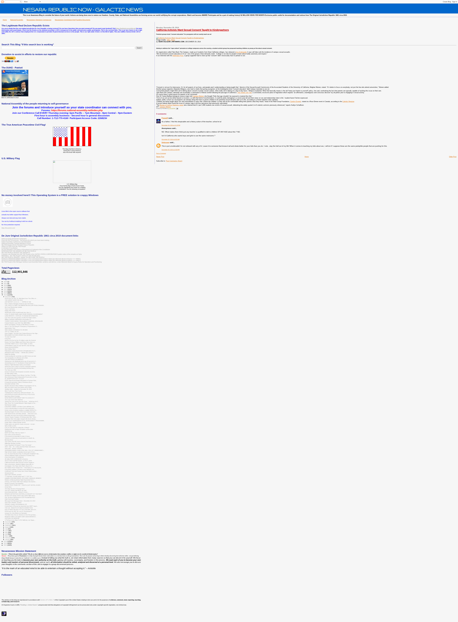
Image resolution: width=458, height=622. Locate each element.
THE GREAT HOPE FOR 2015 (14, 300)
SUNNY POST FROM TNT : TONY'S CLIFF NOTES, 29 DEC (23, 485)
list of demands (241, 52)
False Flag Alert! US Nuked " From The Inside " (18, 445)
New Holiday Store (10, 349)
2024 (5, 281)
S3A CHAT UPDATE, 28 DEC (13, 502)
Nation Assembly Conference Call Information (16, 242)
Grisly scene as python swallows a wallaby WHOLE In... (21, 410)
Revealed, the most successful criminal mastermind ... (20, 415)
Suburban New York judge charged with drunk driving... (20, 419)
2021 (5, 283)
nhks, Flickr (171, 40)
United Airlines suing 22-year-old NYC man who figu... (20, 345)
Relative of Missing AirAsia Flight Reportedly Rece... (20, 480)
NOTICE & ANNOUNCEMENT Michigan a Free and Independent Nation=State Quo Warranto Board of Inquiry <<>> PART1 (41, 259)
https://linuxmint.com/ (8, 228)
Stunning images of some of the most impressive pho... (20, 412)
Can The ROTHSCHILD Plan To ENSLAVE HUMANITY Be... (22, 454)
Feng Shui (8, 338)
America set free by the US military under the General (20, 340)
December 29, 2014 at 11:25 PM (171, 125)
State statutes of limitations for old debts (16, 330)
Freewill (165, 118)
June (6, 530)
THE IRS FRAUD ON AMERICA (14, 359)
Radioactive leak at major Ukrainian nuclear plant (19, 429)
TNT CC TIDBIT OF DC (12, 331)
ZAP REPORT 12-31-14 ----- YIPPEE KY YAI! (18, 302)
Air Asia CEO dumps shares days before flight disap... (20, 495)
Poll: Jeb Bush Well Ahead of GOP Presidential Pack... (20, 497)
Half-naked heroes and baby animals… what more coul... (21, 413)
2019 (5, 285)
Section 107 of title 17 (47, 600)
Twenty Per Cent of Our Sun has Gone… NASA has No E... (22, 401)
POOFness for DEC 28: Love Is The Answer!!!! (18, 511)
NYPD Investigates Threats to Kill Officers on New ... (20, 324)
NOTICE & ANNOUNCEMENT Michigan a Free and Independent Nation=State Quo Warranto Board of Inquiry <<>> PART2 (41, 260)
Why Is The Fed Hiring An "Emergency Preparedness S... (21, 326)
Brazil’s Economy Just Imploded (14, 483)
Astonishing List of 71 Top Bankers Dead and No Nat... (20, 363)
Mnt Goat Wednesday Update (13, 307)
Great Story (8, 487)
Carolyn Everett (295, 101)
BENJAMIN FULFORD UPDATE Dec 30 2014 (18, 335)
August (7, 527)
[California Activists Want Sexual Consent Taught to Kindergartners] (180, 38)
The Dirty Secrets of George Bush (15, 488)
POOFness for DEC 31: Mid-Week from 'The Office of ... (21, 298)
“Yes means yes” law (244, 92)
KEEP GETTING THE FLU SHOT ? (15, 433)
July (6, 529)
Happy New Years (10, 310)
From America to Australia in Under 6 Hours (17, 436)
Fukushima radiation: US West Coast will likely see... (20, 406)
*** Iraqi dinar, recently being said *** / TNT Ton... (19, 476)
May (6, 532)
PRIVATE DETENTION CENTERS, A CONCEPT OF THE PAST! (23, 494)
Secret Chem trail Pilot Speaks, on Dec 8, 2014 (18, 460)
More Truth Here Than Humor (13, 391)
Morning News (9, 440)
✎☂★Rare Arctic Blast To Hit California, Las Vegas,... (20, 520)
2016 (5, 291)
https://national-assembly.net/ (126, 28)
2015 (5, 293)
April (6, 534)
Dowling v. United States (29, 605)
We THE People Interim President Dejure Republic (18, 245)
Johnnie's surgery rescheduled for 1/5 (16, 504)
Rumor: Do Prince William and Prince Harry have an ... (20, 342)
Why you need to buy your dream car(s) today (18, 387)
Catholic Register (348, 101)
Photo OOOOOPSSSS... (12, 347)
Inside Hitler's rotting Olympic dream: (15, 422)
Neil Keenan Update (10, 405)
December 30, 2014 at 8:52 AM (171, 139)
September (8, 525)
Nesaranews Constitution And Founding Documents (72, 20)
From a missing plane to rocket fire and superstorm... (20, 408)
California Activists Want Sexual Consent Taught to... (20, 462)
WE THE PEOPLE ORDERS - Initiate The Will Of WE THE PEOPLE (23, 257)
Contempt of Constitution (10, 248)
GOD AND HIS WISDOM (12, 518)
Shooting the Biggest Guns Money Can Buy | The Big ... (21, 375)
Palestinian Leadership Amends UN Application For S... (20, 351)
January (7, 539)
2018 (5, 287)
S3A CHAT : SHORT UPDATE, (13, 448)
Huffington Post (178, 56)
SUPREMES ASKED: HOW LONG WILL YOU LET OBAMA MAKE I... (24, 450)
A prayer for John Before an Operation (16, 513)
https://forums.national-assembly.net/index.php (77, 110)
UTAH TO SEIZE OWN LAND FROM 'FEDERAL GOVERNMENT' (24, 314)
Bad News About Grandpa (12, 396)
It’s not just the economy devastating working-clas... (20, 368)
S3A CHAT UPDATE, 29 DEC (13, 474)
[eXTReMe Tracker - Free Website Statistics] (4, 615)
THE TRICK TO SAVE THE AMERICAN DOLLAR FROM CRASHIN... (25, 305)
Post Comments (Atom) (174, 161)
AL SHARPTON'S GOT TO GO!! (14, 378)
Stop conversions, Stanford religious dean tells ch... (19, 464)
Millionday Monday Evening (12, 443)
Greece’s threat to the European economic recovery (20, 372)
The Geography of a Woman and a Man (16, 358)
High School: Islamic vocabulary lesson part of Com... (20, 452)
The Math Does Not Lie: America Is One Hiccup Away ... (21, 515)
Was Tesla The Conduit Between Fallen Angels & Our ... (21, 403)
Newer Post (160, 157)
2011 (5, 545)
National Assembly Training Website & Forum (16, 243)
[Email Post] (176, 108)
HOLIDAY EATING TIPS (12, 384)
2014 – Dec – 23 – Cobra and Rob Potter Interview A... (20, 446)
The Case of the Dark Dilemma (14, 399)
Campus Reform (198, 96)
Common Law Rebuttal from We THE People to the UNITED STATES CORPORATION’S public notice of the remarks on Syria (42, 254)
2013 (5, 541)
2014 (5, 295)
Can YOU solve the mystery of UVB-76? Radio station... (21, 317)
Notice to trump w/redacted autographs (14, 238)
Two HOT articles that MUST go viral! (15, 490)
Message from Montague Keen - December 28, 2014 (20, 501)
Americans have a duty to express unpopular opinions (20, 366)
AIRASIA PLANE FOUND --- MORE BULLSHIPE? (19, 352)
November (8, 522)
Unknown (165, 142)
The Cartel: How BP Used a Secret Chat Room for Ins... (21, 441)
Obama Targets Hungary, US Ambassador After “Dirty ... (21, 417)
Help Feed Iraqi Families (12, 499)
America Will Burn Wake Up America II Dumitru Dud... (20, 455)
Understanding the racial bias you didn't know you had (20, 356)
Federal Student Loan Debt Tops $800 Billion (17, 323)
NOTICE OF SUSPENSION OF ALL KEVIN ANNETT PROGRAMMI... (25, 420)
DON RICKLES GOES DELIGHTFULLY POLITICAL (20, 394)
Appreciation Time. (10, 328)
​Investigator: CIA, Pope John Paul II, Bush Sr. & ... (19, 466)
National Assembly (16, 20)
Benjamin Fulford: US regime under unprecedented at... (20, 516)
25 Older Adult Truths (11, 373)
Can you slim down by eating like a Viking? (17, 427)
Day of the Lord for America (13, 434)
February (8, 537)
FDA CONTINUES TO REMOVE (14, 457)
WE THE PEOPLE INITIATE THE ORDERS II (16, 252)
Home (5, 20)
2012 (5, 543)
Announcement (9, 473)
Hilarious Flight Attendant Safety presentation (18, 364)
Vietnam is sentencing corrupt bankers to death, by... (20, 438)
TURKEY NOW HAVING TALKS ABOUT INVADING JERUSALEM (24, 321)
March (7, 536)
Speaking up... (9, 431)
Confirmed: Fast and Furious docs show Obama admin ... (21, 471)
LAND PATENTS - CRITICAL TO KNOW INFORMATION (21, 316)
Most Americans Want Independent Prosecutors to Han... (21, 377)
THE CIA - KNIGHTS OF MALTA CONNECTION (19, 508)
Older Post (452, 157)
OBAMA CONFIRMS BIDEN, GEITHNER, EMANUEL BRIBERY (23, 478)
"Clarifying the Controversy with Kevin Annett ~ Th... (20, 392)
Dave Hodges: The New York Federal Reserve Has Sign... (22, 333)
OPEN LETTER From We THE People (14, 246)
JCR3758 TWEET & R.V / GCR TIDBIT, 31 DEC (19, 343)
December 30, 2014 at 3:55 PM (171, 149)
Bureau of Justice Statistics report (171, 105)
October (7, 523)
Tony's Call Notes (10, 309)
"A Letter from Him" (10, 337)
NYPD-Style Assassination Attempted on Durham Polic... (21, 380)
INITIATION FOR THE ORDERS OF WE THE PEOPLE (19, 251)
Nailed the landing (10, 354)
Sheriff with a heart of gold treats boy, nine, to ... (18, 312)
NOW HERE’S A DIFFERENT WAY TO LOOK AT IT (19, 398)
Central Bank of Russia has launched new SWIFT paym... (21, 506)
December (8, 296)
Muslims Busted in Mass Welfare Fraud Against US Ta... (21, 385)
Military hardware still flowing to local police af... (18, 319)
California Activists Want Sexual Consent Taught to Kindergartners (192, 29)
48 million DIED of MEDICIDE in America (16, 459)
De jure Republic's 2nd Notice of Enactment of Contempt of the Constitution (26, 249)
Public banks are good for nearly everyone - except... (20, 424)
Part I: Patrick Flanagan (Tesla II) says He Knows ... (20, 303)
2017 (5, 289)
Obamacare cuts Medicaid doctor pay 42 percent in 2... (21, 361)
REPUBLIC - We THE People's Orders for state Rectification (21, 256)
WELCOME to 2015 (10, 426)
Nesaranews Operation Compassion (39, 20)
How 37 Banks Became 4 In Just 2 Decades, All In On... (21, 509)
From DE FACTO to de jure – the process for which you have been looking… (26, 240)
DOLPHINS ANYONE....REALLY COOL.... (17, 492)
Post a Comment (161, 153)
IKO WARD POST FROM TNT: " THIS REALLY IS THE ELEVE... (23, 467)
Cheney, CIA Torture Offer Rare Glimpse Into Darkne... (20, 481)
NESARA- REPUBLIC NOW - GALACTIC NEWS (83, 9)
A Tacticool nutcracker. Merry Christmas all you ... (19, 382)
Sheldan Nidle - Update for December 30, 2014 (18, 389)
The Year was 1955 (10, 370)
